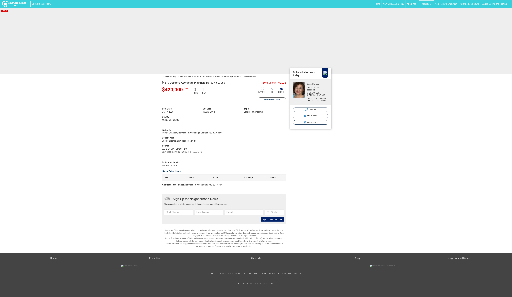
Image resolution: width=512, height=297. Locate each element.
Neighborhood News (469, 4)
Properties (427, 5)
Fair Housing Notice (289, 274)
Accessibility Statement (262, 274)
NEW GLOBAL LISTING (393, 4)
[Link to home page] (15, 4)
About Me (413, 5)
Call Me (312, 109)
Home (377, 4)
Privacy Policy (236, 274)
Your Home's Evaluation (446, 4)
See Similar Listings (272, 99)
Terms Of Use (218, 274)
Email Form (312, 116)
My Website (312, 122)
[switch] (262, 91)
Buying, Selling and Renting (495, 5)
